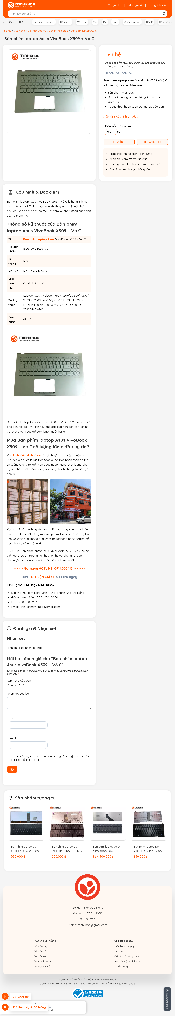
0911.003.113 (87, 919)
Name (13, 718)
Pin (105, 21)
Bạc (109, 132)
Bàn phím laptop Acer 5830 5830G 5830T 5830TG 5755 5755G (106, 849)
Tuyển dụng (121, 966)
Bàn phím (65, 21)
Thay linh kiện (158, 5)
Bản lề (149, 21)
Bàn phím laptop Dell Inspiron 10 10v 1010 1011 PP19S (67, 849)
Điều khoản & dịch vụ (126, 956)
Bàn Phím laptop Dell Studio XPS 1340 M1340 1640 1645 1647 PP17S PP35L (25, 849)
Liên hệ (118, 951)
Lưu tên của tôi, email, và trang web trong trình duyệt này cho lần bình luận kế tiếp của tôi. (50, 758)
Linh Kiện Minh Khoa (27, 455)
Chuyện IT (114, 5)
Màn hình (82, 21)
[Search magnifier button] (164, 13)
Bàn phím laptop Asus (38, 239)
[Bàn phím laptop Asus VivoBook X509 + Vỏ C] (49, 91)
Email (13, 738)
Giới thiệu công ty (124, 946)
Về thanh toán (42, 961)
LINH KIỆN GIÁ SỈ (41, 577)
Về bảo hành (41, 951)
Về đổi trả (40, 956)
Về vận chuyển (42, 966)
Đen (119, 132)
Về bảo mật (41, 946)
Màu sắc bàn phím (118, 126)
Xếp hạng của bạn (20, 680)
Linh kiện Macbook (43, 21)
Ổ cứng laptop (132, 21)
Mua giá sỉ (135, 5)
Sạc (95, 21)
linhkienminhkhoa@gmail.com (87, 925)
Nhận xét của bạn (19, 693)
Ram (115, 21)
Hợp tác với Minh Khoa (127, 961)
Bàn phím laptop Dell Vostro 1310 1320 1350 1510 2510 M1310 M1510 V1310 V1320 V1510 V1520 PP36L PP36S (147, 849)
